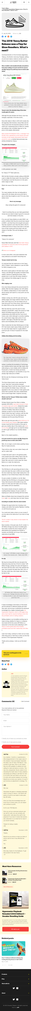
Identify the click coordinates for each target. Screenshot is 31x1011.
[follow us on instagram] (15, 250)
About (3, 993)
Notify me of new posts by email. (12, 742)
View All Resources (8, 886)
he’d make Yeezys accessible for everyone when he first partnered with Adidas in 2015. (15, 244)
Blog (7, 8)
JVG (12, 673)
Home (3, 8)
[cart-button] (24, 2)
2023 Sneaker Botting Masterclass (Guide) (17, 871)
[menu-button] (2, 2)
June (3, 498)
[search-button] (28, 2)
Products (4, 974)
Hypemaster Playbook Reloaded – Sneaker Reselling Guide (17, 879)
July (8, 498)
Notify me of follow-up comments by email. (15, 738)
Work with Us (5, 983)
